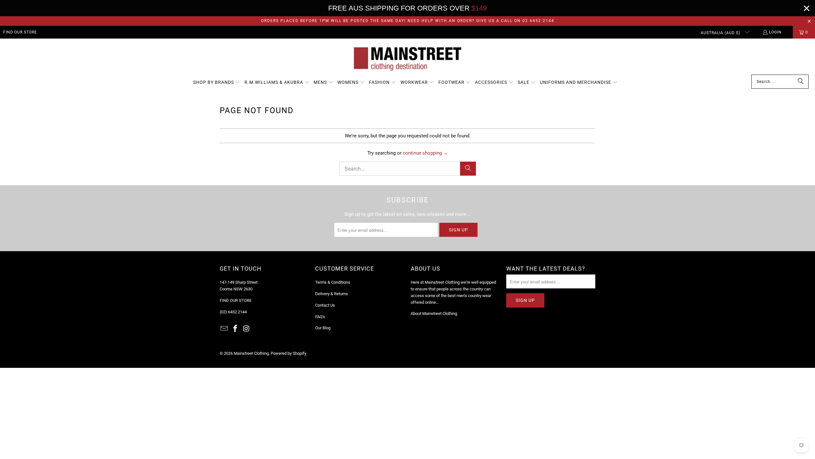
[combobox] (780, 82)
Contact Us (325, 305)
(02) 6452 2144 (233, 312)
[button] (216, 83)
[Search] (801, 82)
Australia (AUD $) (721, 33)
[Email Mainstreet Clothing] (224, 329)
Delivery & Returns (331, 293)
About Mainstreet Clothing (434, 313)
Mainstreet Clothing (251, 353)
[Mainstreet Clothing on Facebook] (235, 329)
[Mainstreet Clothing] (407, 58)
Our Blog (322, 327)
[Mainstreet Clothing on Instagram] (246, 329)
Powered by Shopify (288, 353)
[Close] (806, 8)
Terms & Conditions (332, 282)
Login (775, 32)
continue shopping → (425, 153)
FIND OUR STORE (20, 32)
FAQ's (320, 316)
